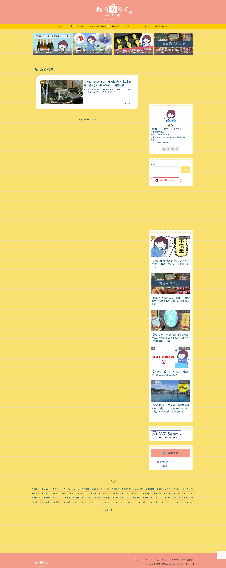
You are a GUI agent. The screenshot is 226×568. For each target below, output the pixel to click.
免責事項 (175, 559)
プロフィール (142, 559)
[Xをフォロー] (168, 149)
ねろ (170, 125)
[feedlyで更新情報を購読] (172, 149)
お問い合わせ (187, 559)
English (164, 461)
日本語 (163, 465)
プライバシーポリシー (160, 559)
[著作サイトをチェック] (164, 149)
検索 (153, 164)
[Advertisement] (87, 140)
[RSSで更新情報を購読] (177, 149)
